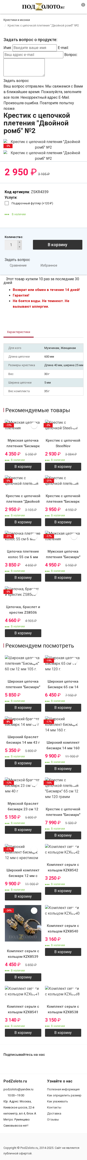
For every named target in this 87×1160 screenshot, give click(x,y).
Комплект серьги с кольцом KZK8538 (63, 1009)
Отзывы (53, 1119)
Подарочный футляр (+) (32, 203)
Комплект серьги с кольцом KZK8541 (23, 1009)
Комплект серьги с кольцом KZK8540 (63, 928)
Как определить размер (64, 1095)
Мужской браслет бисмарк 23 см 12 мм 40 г (23, 809)
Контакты (54, 1107)
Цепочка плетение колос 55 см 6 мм (23, 554)
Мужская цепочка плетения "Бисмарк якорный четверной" (23, 446)
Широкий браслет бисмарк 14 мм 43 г (23, 740)
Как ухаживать (57, 1101)
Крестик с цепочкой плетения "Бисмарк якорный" (63, 501)
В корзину (57, 244)
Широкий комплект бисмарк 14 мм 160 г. (63, 748)
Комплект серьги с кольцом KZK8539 (23, 954)
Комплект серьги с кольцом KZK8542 (63, 867)
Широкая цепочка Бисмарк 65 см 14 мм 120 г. (63, 687)
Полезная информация (63, 1089)
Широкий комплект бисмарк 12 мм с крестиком (22, 875)
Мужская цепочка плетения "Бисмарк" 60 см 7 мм (63, 557)
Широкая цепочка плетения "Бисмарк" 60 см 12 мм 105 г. (23, 687)
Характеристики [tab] (18, 332)
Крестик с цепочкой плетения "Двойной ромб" (23, 501)
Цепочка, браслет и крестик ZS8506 (23, 610)
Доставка (54, 1113)
